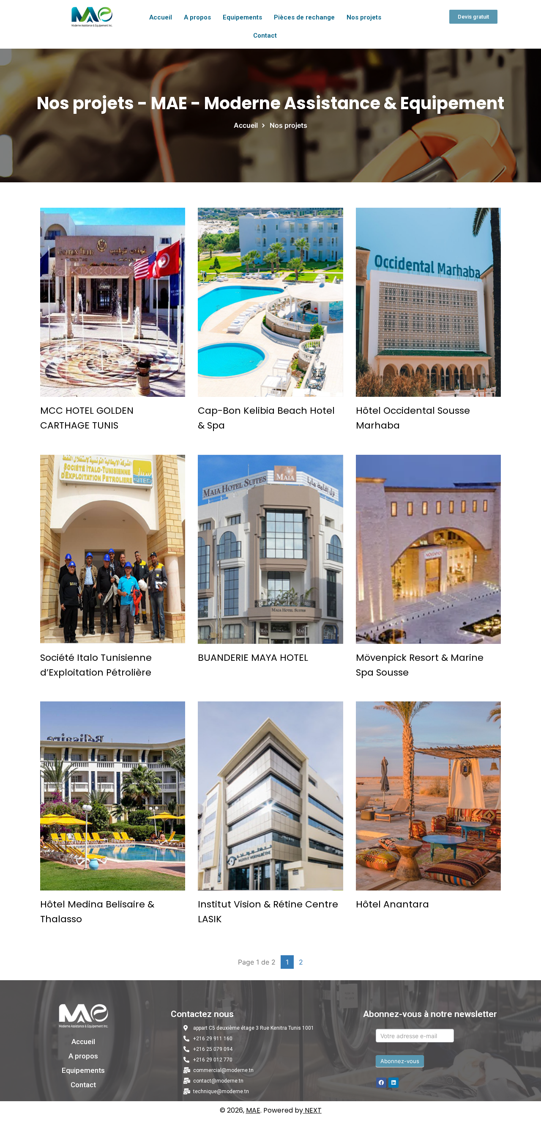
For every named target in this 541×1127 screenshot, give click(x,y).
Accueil (160, 17)
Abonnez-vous (399, 1061)
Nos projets (364, 17)
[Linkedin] (393, 1083)
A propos (197, 17)
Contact (265, 35)
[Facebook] (381, 1083)
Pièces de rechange (304, 17)
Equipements (242, 17)
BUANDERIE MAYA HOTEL (253, 657)
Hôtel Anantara (392, 904)
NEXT (313, 1110)
